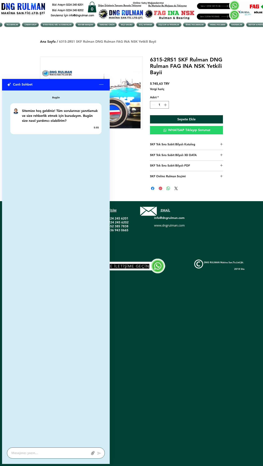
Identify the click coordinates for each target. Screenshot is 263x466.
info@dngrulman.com (169, 218)
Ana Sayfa (48, 41)
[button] (92, 7)
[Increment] (165, 104)
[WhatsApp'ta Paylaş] (168, 188)
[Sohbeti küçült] (101, 84)
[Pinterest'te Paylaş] (160, 188)
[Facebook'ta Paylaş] (152, 188)
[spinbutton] (159, 104)
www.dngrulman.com (169, 225)
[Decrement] (153, 104)
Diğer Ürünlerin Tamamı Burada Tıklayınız (119, 5)
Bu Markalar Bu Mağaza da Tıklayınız (167, 5)
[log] (56, 267)
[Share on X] (176, 188)
